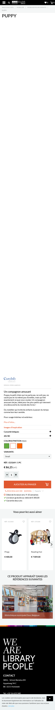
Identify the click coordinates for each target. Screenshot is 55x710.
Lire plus (11, 706)
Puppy (4, 10)
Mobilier (20, 7)
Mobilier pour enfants (36, 7)
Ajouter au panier (25, 484)
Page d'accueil (8, 7)
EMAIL (29, 491)
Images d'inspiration (13, 427)
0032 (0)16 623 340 (14, 491)
